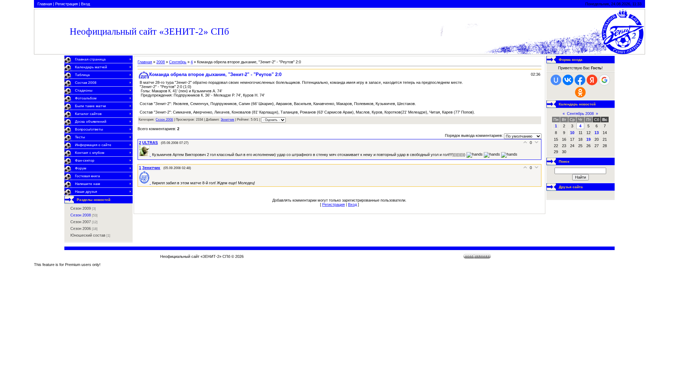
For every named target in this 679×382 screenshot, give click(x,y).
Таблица (82, 75)
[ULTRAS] (145, 154)
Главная (44, 4)
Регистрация (66, 4)
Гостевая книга (87, 176)
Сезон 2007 (80, 222)
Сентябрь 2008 (580, 113)
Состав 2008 (86, 83)
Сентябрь (177, 62)
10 (572, 133)
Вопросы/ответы (89, 129)
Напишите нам (87, 184)
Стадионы (83, 90)
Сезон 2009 (80, 208)
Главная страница (90, 59)
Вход (85, 4)
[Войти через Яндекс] (592, 80)
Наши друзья (86, 191)
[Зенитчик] (145, 182)
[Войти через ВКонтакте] (568, 80)
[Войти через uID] (556, 80)
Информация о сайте (93, 145)
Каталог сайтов (88, 114)
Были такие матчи (90, 106)
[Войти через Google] (604, 80)
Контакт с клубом (89, 153)
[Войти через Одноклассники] (580, 92)
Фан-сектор (84, 160)
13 (596, 133)
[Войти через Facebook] (580, 80)
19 (588, 139)
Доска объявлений (90, 121)
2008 (160, 62)
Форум (80, 168)
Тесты (80, 137)
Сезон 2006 (80, 228)
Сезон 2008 (80, 215)
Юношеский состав (87, 235)
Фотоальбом (86, 98)
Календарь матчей (91, 67)
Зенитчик (227, 119)
